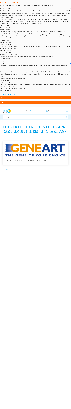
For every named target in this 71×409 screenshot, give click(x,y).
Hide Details (11, 94)
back (7, 169)
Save (2, 97)
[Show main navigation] (67, 111)
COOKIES (3, 106)
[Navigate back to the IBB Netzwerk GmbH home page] (7, 110)
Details (4, 94)
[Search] (66, 117)
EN (30, 111)
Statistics (2, 63)
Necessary (5, 8)
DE (27, 111)
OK (2, 102)
